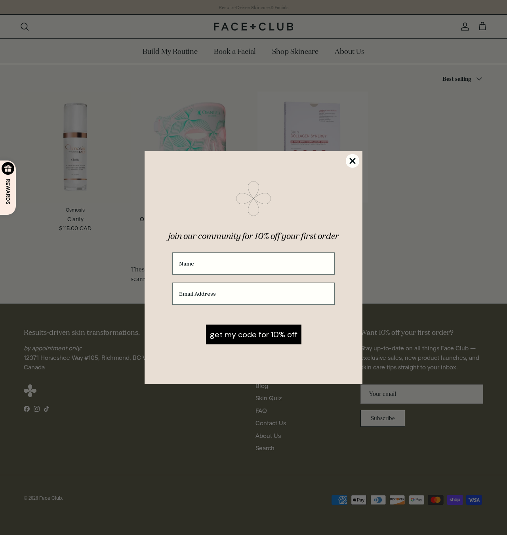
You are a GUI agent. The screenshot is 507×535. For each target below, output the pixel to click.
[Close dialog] (352, 161)
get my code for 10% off (253, 334)
